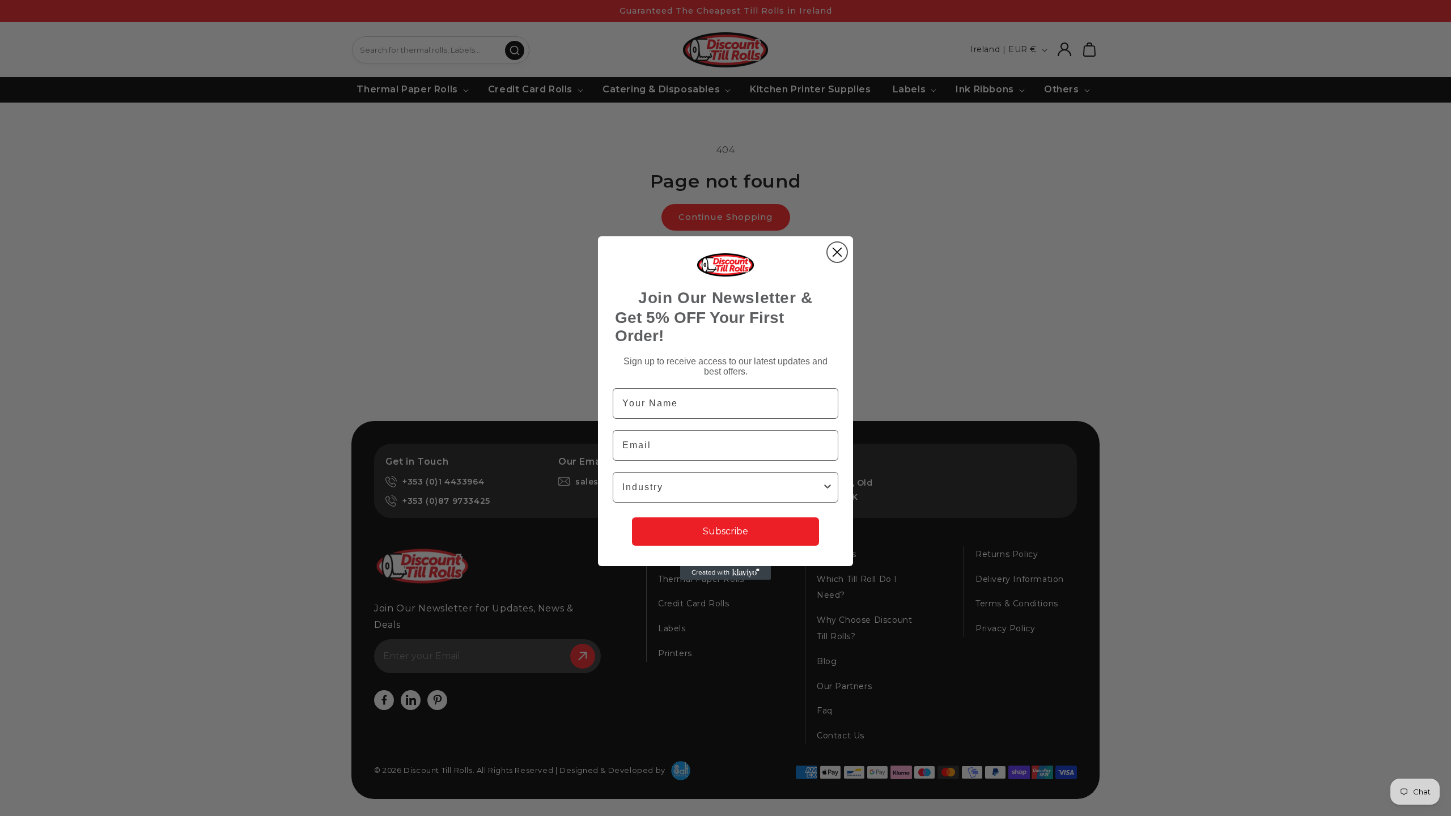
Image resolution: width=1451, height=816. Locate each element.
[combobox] (722, 487)
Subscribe (725, 531)
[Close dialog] (837, 252)
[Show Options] (827, 487)
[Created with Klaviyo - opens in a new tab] (725, 573)
